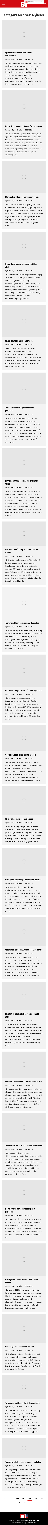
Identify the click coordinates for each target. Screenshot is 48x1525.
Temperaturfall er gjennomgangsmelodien (23, 1462)
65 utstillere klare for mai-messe (19, 818)
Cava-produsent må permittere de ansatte (23, 879)
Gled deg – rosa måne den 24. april (19, 1346)
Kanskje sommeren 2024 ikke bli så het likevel (21, 1281)
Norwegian (32, 2)
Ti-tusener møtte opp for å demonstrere (22, 1403)
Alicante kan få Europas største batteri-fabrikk (22, 551)
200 (42, 1499)
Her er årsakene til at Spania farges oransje (23, 126)
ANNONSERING (22, 1520)
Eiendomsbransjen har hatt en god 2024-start (22, 1015)
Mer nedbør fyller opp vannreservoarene (22, 197)
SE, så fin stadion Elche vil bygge (19, 340)
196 (17, 1499)
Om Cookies (32, 1523)
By (17, 59)
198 (29, 1499)
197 (23, 1499)
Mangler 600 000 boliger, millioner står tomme (21, 482)
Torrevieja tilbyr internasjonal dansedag (22, 623)
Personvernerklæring (19, 1523)
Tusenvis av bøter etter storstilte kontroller (24, 1145)
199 (35, 1499)
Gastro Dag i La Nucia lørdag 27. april (20, 754)
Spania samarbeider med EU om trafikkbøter (18, 54)
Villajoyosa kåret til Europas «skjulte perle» (23, 949)
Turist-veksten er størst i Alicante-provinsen (20, 409)
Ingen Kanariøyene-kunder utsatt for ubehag (21, 265)
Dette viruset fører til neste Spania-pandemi (20, 1210)
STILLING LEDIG (33, 1520)
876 (25, 1502)
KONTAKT (12, 1520)
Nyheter (7, 59)
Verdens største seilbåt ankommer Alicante (23, 1081)
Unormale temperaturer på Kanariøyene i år (23, 690)
